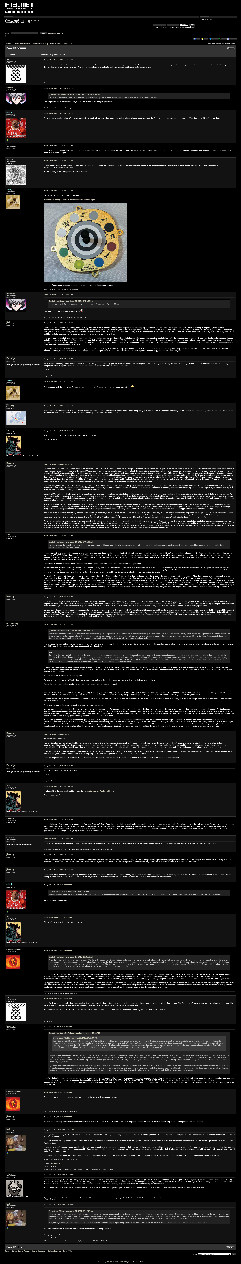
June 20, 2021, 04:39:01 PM (58, 60)
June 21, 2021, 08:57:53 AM (58, 190)
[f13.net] (7, 141)
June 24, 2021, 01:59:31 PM (58, 624)
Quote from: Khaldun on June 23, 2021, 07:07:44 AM (71, 542)
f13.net (8, 44)
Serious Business (55, 44)
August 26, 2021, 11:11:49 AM (59, 1130)
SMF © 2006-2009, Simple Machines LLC (129, 1262)
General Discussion (39, 44)
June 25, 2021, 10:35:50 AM (58, 819)
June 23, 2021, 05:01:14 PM (58, 535)
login (28, 20)
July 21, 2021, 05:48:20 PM (58, 1026)
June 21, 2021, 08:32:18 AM (58, 160)
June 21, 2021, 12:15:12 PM (58, 294)
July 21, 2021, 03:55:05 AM (58, 998)
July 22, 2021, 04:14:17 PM (58, 1117)
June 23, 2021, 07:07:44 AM (58, 464)
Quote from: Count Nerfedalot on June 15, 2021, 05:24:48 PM (74, 95)
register (36, 20)
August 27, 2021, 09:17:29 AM (59, 1174)
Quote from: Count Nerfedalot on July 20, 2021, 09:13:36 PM (74, 1033)
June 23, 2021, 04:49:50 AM (58, 406)
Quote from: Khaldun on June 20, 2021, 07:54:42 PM (71, 301)
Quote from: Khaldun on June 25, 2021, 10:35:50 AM (71, 957)
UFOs (70, 44)
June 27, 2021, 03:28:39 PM (58, 870)
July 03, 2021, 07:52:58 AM (58, 917)
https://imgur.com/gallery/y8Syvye (99, 791)
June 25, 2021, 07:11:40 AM (58, 786)
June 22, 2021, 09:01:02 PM (58, 381)
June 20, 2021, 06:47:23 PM (58, 113)
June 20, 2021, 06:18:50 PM (58, 88)
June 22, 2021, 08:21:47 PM (58, 323)
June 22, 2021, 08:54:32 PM (58, 359)
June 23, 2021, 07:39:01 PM (58, 597)
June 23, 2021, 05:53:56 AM (58, 431)
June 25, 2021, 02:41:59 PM (58, 855)
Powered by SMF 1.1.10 (106, 1262)
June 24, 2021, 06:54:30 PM (58, 734)
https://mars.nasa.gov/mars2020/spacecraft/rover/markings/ (69, 200)
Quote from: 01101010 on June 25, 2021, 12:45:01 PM (71, 891)
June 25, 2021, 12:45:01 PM (58, 838)
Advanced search (55, 33)
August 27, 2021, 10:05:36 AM (59, 1204)
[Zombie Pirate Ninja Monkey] (7, 1154)
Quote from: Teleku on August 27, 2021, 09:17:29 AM (71, 1211)
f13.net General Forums (21, 44)
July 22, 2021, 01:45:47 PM (58, 1092)
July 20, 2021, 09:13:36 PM (58, 950)
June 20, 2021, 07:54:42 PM (58, 145)
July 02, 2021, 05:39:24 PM (58, 885)
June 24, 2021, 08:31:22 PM (58, 766)
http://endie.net (55, 1163)
